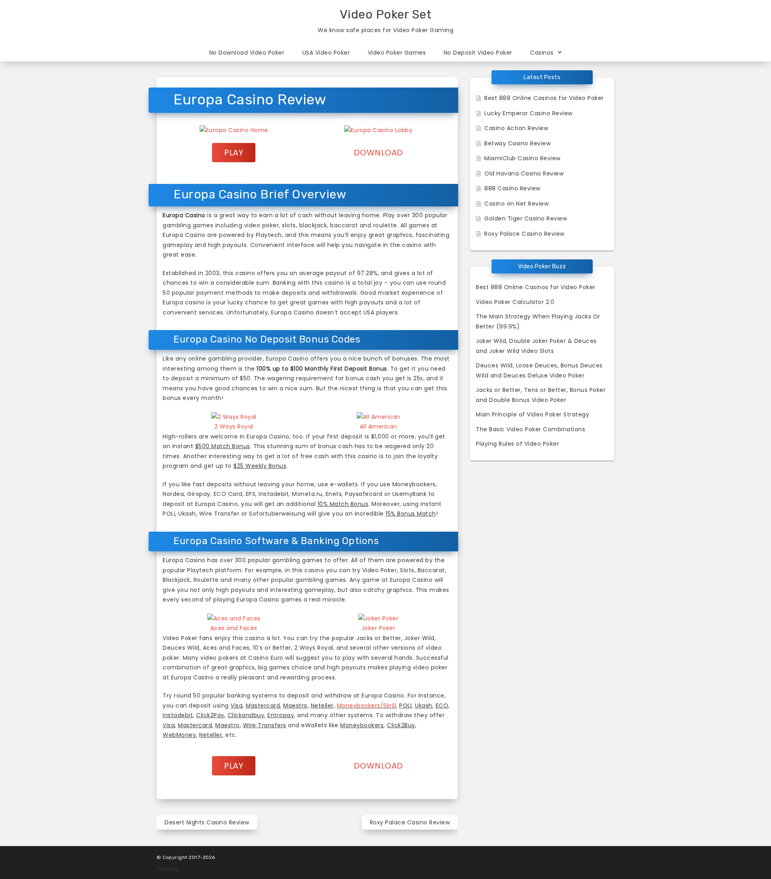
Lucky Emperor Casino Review (528, 113)
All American (378, 426)
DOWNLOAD (378, 152)
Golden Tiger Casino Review (525, 218)
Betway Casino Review (517, 143)
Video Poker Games (397, 53)
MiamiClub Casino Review (522, 158)
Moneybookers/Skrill (366, 706)
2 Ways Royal (233, 426)
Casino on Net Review (516, 204)
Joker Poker (378, 628)
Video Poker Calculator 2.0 (515, 302)
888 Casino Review (512, 188)
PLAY (233, 152)
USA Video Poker (326, 53)
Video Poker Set (386, 14)
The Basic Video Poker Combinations (530, 429)
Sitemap (168, 868)
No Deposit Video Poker (478, 53)
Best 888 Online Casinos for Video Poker (544, 98)
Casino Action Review (516, 128)
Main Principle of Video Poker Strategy (532, 414)
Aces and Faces (233, 628)
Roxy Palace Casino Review (410, 822)
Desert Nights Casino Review (207, 822)
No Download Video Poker (247, 53)
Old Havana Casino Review (523, 173)
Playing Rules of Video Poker (517, 444)
